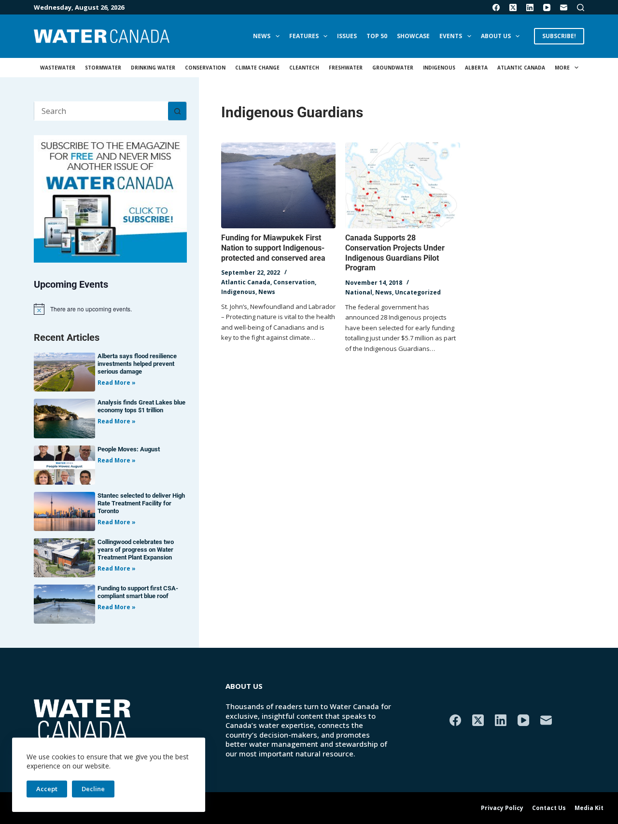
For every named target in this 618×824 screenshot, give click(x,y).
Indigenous (439, 67)
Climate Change (257, 67)
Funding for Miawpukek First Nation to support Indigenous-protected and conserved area (273, 248)
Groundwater (392, 67)
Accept (46, 788)
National (358, 292)
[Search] (580, 7)
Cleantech (304, 67)
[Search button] (177, 111)
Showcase (413, 36)
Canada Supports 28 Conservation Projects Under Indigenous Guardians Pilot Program (395, 252)
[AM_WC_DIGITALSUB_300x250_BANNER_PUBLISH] (110, 198)
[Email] (563, 7)
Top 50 (376, 36)
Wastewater (57, 67)
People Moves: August (129, 449)
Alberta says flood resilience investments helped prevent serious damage (137, 363)
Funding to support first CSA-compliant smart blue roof (138, 592)
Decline (93, 788)
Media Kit (589, 808)
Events (450, 36)
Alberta (476, 67)
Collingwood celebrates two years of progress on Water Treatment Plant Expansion (136, 549)
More (562, 67)
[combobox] (101, 111)
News (261, 36)
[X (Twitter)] (513, 7)
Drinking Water (153, 67)
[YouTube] (546, 7)
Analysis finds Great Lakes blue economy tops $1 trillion (141, 406)
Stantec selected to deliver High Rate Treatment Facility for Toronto (141, 503)
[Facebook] (496, 7)
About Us (496, 36)
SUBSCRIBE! (559, 36)
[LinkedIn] (530, 7)
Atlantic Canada (521, 67)
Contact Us (549, 808)
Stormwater (103, 67)
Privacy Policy (502, 808)
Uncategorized (418, 292)
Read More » (117, 382)
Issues (347, 36)
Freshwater (346, 67)
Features (304, 36)
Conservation (205, 67)
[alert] (110, 309)
